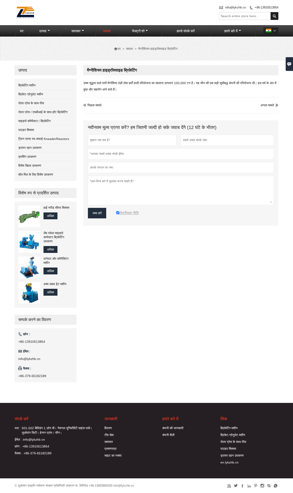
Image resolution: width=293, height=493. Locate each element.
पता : (18, 428)
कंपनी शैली (168, 435)
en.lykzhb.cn (229, 462)
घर (22, 31)
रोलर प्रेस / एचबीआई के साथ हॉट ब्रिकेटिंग (43, 112)
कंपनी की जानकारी (172, 428)
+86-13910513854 (266, 7)
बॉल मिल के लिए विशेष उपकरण (35, 174)
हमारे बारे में (231, 31)
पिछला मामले (92, 105)
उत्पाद (42, 31)
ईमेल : (18, 439)
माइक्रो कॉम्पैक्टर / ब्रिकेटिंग (34, 121)
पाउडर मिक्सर (26, 130)
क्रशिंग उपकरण (27, 156)
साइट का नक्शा (113, 455)
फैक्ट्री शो (138, 31)
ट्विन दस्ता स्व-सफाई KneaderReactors (43, 139)
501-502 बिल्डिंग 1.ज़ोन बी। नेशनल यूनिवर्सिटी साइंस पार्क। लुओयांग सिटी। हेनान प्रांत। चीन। (57, 430)
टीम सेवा (109, 435)
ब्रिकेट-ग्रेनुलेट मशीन (30, 94)
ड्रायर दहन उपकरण (30, 148)
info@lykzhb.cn (235, 7)
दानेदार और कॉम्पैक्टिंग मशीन (55, 261)
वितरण (108, 428)
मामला (107, 31)
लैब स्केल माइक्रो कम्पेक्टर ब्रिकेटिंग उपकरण (53, 237)
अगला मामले (267, 105)
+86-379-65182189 (32, 376)
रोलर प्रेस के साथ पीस (31, 103)
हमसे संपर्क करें (186, 31)
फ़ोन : (18, 446)
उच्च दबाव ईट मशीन (54, 284)
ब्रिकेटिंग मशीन (26, 85)
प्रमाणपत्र (110, 448)
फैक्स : (18, 453)
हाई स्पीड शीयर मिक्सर (56, 207)
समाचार (76, 31)
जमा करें (97, 213)
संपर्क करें (21, 419)
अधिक (50, 216)
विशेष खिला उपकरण (29, 165)
